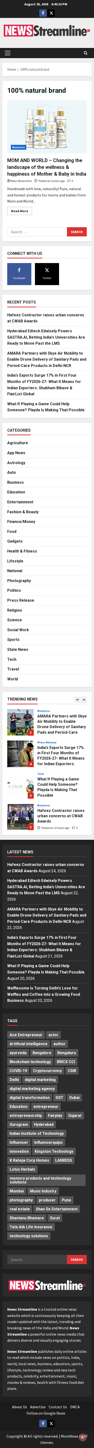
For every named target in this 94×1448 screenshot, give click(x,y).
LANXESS (63, 1160)
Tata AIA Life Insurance (31, 1227)
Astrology (16, 462)
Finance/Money (21, 521)
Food (11, 531)
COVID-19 (18, 1070)
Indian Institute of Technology (37, 1133)
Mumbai (17, 1191)
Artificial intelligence (28, 1044)
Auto (11, 472)
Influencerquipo (48, 1142)
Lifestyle (15, 561)
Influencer (19, 1142)
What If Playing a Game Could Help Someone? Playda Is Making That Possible (20, 785)
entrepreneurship (26, 1115)
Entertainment (20, 502)
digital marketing (40, 1079)
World (12, 679)
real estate (20, 1209)
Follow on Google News (46, 1413)
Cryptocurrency (47, 1070)
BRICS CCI (66, 1061)
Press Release (20, 600)
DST (59, 1097)
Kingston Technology (54, 1151)
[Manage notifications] (83, 1437)
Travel (13, 669)
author (60, 1044)
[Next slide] (84, 700)
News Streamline (21, 181)
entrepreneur (46, 1106)
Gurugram (19, 1124)
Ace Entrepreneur (26, 1035)
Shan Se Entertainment (57, 1209)
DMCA (75, 1406)
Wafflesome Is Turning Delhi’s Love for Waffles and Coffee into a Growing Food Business (43, 994)
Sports (13, 639)
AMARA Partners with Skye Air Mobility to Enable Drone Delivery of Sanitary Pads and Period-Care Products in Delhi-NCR (46, 359)
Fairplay (55, 1115)
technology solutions (29, 1236)
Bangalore (42, 1053)
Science (14, 620)
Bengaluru (66, 1053)
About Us (19, 1406)
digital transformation (30, 1097)
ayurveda (18, 1053)
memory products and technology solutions (40, 1180)
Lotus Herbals (22, 1169)
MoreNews (69, 1436)
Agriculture (17, 443)
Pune (66, 1200)
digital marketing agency (32, 1088)
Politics (14, 590)
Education (16, 492)
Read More (21, 212)
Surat (55, 1218)
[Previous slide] (77, 700)
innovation (19, 1151)
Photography (19, 580)
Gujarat (74, 1115)
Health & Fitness (22, 551)
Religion (14, 610)
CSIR (72, 1070)
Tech (11, 659)
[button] (7, 53)
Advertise (38, 1406)
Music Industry (43, 1191)
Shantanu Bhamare (27, 1218)
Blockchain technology (30, 1061)
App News (16, 453)
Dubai (74, 1097)
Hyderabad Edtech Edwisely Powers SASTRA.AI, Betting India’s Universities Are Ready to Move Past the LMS (46, 337)
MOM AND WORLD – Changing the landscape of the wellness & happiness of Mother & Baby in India (46, 167)
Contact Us (58, 1406)
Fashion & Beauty (23, 512)
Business (18, 147)
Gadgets (15, 541)
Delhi (14, 1079)
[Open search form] (85, 53)
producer (47, 1200)
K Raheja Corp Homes (29, 1160)
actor (53, 1035)
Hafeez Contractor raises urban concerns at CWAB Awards (20, 816)
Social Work (18, 630)
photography (21, 1200)
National (14, 570)
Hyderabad (44, 1124)
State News (17, 649)
